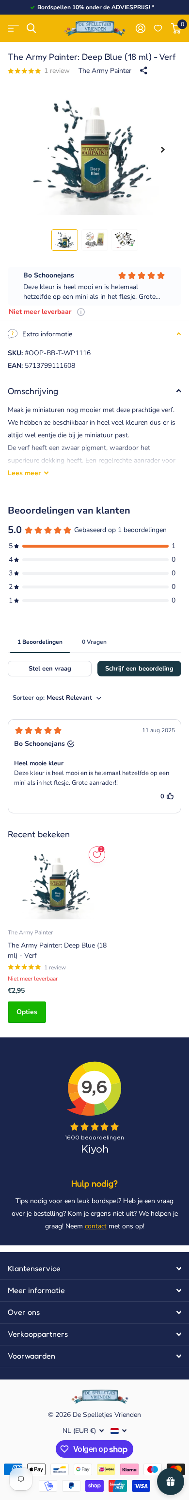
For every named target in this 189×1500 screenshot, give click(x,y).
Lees (24, 473)
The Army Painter (105, 70)
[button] (162, 150)
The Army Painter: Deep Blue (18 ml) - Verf (57, 950)
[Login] (140, 28)
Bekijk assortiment (13, 28)
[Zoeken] (31, 28)
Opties (26, 1012)
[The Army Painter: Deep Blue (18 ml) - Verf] (57, 882)
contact (96, 1226)
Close (94, 1268)
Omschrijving (33, 390)
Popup (81, 311)
